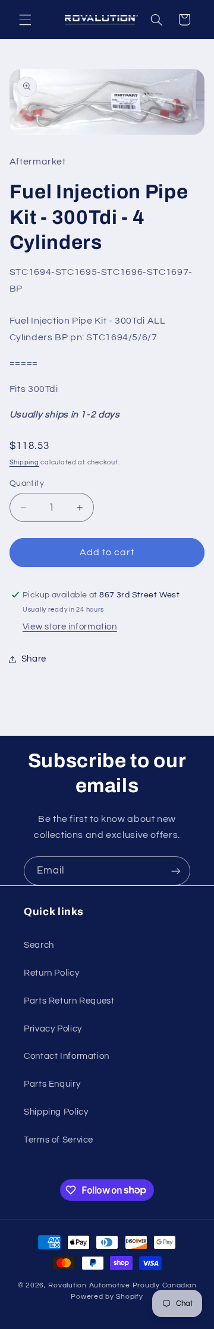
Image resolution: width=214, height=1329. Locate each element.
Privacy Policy (53, 1028)
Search (39, 945)
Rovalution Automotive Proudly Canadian (122, 1285)
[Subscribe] (176, 870)
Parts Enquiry (52, 1084)
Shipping (24, 462)
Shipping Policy (56, 1112)
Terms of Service (58, 1139)
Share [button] (33, 658)
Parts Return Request (69, 1000)
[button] (25, 19)
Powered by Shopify (107, 1296)
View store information (70, 626)
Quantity (27, 483)
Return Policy (51, 973)
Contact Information (66, 1056)
